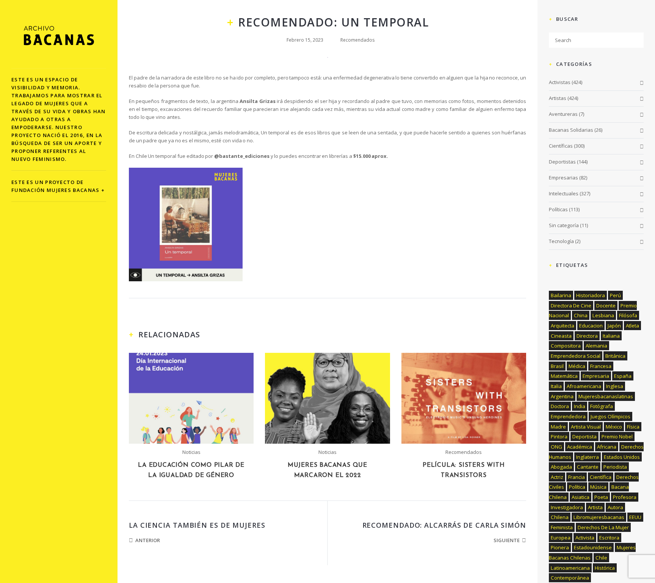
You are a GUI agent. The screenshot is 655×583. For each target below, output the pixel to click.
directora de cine (571, 305)
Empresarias (563, 177)
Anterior (147, 540)
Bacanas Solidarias (571, 129)
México (614, 426)
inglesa (614, 386)
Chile (601, 557)
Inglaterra (587, 457)
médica (577, 366)
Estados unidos (622, 457)
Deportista (584, 436)
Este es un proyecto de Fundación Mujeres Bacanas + (58, 186)
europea (560, 537)
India (579, 406)
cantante (588, 466)
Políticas (558, 209)
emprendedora (568, 416)
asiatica (580, 497)
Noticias (191, 452)
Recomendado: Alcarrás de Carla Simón (444, 525)
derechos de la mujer (603, 527)
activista (584, 537)
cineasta (561, 335)
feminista (562, 527)
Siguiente (507, 540)
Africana (606, 446)
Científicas (561, 145)
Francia (576, 477)
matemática (564, 376)
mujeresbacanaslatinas (605, 396)
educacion (591, 325)
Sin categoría (564, 225)
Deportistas (562, 161)
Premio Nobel (617, 436)
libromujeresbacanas (599, 517)
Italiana (611, 335)
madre (558, 426)
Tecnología (561, 241)
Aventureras (563, 114)
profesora (624, 497)
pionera (560, 547)
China (581, 315)
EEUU (635, 517)
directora (587, 335)
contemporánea (570, 577)
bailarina (561, 295)
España (622, 376)
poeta (601, 497)
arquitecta (562, 325)
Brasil (557, 366)
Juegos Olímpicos (610, 416)
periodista (615, 466)
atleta (632, 325)
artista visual (586, 426)
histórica (605, 567)
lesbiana (603, 315)
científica (600, 477)
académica (579, 446)
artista (595, 507)
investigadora (567, 507)
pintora (559, 436)
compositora (566, 345)
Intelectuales (563, 193)
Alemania (596, 345)
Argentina (562, 396)
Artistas (557, 98)
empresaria (596, 376)
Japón (614, 325)
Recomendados (357, 40)
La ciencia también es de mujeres (197, 525)
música (598, 486)
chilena (560, 517)
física (633, 426)
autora (615, 507)
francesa (600, 366)
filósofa (628, 315)
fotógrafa (601, 406)
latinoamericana (570, 567)
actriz (557, 477)
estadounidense (593, 547)
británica (615, 355)
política (577, 486)
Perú (615, 295)
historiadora (590, 295)
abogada (561, 466)
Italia (556, 386)
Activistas (559, 82)
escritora (609, 537)
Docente (606, 305)
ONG (556, 446)
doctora (560, 406)
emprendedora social (575, 355)
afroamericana (584, 386)
